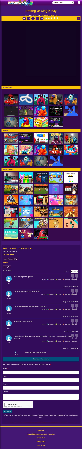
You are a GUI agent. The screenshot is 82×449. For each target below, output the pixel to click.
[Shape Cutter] (71, 177)
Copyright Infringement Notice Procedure (41, 434)
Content (6, 392)
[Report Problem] (78, 18)
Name (5, 369)
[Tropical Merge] (11, 150)
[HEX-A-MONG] (26, 122)
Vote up (59, 279)
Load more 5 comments (41, 359)
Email (5, 376)
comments (7, 270)
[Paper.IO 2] (41, 122)
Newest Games (7, 169)
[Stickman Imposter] (26, 111)
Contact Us (41, 438)
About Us (41, 430)
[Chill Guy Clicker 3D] (11, 223)
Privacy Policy (41, 441)
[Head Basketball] (41, 212)
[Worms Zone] (26, 99)
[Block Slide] (26, 212)
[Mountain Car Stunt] (26, 189)
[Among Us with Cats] (11, 111)
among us (7, 267)
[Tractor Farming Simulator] (11, 189)
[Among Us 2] (56, 122)
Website (5, 384)
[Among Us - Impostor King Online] (11, 122)
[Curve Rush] (11, 234)
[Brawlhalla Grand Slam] (26, 150)
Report (75, 279)
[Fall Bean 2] (56, 200)
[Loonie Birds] (56, 177)
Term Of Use (41, 445)
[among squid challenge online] (71, 223)
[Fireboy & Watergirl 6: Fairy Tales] (71, 138)
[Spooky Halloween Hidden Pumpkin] (71, 200)
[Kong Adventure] (41, 223)
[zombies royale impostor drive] (41, 234)
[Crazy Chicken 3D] (56, 212)
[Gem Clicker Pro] (56, 189)
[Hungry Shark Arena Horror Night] (11, 138)
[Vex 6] (41, 138)
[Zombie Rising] (71, 189)
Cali (9, 343)
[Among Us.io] (41, 111)
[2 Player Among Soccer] (71, 99)
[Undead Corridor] (11, 177)
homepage (28, 15)
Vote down (67, 279)
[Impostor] (11, 99)
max (9, 283)
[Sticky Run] (71, 111)
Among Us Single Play (36, 15)
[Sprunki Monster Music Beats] (26, 177)
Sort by (67, 272)
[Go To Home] (24, 18)
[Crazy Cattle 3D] (71, 212)
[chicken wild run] (56, 223)
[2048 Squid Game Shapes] (56, 138)
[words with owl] (26, 234)
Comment (51, 279)
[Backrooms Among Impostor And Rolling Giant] (41, 200)
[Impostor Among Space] (41, 177)
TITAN (9, 298)
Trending (5, 130)
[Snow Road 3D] (26, 223)
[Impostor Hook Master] (26, 200)
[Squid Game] (41, 99)
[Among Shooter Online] (56, 99)
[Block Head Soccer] (41, 189)
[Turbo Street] (11, 200)
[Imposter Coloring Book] (11, 212)
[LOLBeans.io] (71, 150)
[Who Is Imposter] (56, 111)
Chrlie (8, 328)
